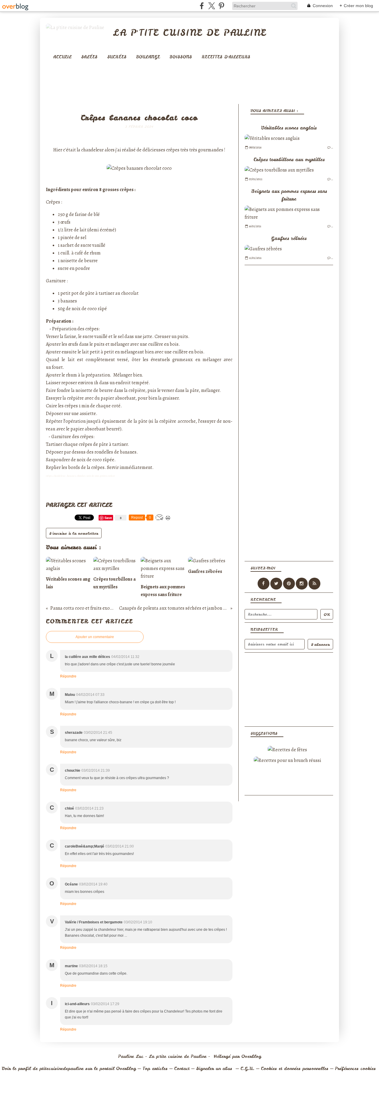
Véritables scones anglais (289, 127)
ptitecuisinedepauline (61, 1068)
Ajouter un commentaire (95, 637)
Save (109, 517)
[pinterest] (221, 5)
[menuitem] (62, 57)
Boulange (148, 57)
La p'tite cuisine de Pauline (189, 33)
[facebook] (201, 5)
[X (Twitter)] (211, 5)
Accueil (62, 57)
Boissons (181, 57)
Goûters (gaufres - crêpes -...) (139, 109)
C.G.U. (247, 1068)
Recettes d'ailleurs (226, 57)
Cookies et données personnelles (294, 1068)
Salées (89, 57)
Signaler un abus (215, 1068)
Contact (182, 1068)
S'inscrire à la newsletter (73, 533)
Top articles (155, 1068)
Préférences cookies (355, 1068)
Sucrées (116, 57)
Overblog (251, 1056)
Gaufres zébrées (288, 238)
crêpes (172, 150)
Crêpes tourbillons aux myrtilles (289, 159)
